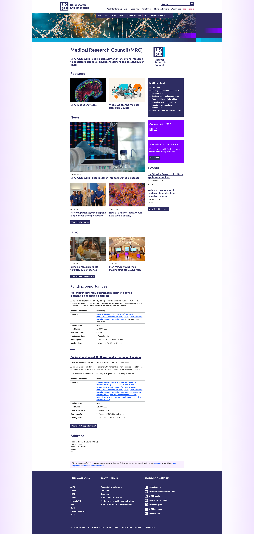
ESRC (114, 15)
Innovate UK (131, 15)
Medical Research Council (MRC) (110, 314)
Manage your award (132, 9)
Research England (158, 15)
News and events (161, 9)
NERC (147, 15)
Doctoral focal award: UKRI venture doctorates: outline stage (105, 357)
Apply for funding (114, 9)
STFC (169, 15)
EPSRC (121, 15)
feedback (157, 463)
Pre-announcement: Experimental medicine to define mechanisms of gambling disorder (101, 294)
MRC (140, 15)
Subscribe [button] (154, 158)
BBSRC (107, 15)
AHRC (100, 15)
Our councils (188, 9)
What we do (147, 9)
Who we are (176, 9)
